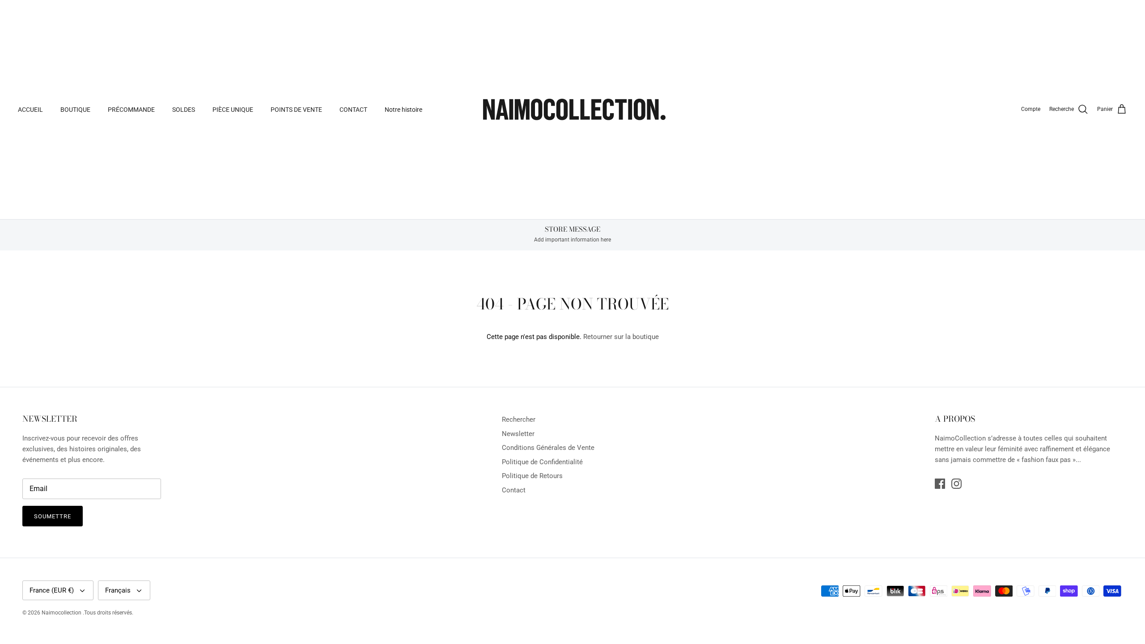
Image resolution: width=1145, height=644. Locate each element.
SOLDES (183, 109)
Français (118, 590)
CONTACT (353, 109)
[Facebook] (940, 484)
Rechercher (518, 419)
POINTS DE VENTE (296, 109)
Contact (514, 490)
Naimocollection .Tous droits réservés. (87, 613)
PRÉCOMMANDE (131, 109)
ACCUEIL (30, 109)
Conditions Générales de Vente (548, 448)
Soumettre (52, 516)
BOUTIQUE (75, 109)
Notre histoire (403, 109)
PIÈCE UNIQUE (232, 109)
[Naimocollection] (572, 109)
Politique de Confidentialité (542, 462)
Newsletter (518, 434)
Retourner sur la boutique (621, 337)
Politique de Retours (532, 476)
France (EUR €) (52, 590)
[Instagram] (956, 484)
